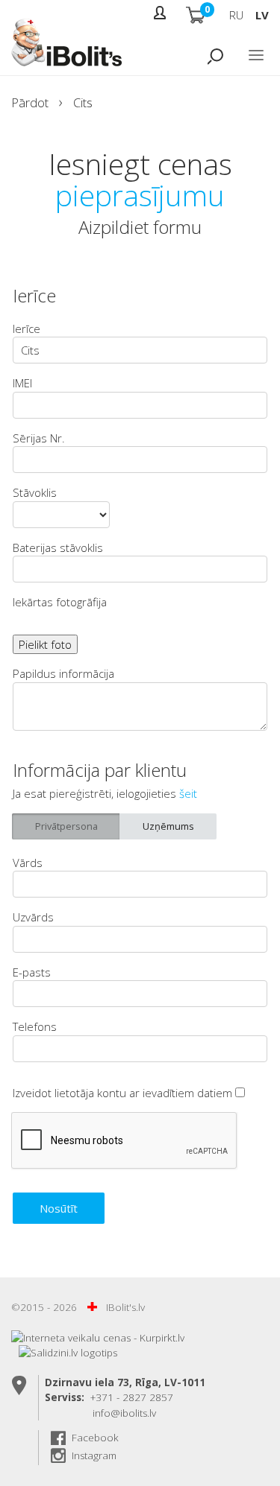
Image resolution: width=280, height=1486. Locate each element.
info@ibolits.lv (124, 1413)
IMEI (22, 382)
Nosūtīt (59, 1208)
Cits (83, 102)
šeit (188, 793)
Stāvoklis (35, 492)
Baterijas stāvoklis (58, 547)
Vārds (28, 862)
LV (262, 14)
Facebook (95, 1437)
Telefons (35, 1026)
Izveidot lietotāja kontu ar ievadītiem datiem (124, 1092)
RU (236, 14)
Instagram (94, 1455)
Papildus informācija (63, 673)
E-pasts (32, 972)
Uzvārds (33, 916)
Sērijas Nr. (39, 438)
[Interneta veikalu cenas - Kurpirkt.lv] (97, 1337)
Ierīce (26, 328)
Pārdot (30, 102)
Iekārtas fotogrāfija (60, 601)
